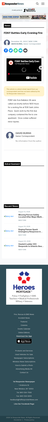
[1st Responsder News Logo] (13, 3)
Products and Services (24, 351)
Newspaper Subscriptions (24, 358)
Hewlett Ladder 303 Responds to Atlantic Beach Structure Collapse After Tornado (31, 245)
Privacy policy (29, 420)
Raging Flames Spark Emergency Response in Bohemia (29, 230)
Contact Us (24, 372)
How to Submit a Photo (24, 365)
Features (24, 322)
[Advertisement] (24, 185)
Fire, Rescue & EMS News (24, 314)
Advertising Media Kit (24, 369)
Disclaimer (18, 420)
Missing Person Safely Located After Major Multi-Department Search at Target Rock (30, 216)
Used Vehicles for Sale (24, 354)
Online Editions (24, 333)
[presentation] (41, 68)
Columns (24, 325)
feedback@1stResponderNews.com (24, 400)
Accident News (24, 318)
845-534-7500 (26, 392)
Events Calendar (24, 329)
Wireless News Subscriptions (24, 362)
